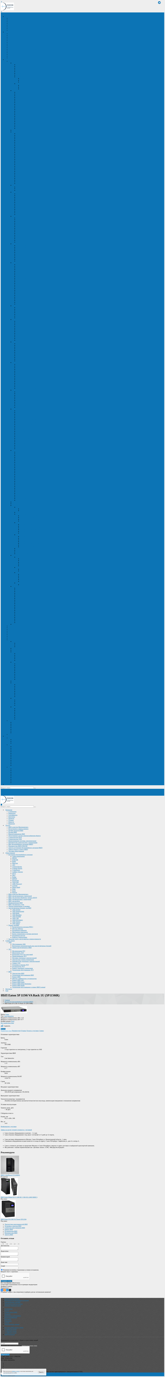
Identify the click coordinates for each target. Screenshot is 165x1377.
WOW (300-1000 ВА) (23, 445)
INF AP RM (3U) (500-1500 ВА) (26, 411)
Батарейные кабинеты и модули (30, 82)
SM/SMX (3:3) (20, 269)
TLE (17, 228)
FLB (17, 672)
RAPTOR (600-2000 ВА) (24, 440)
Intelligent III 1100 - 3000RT (28, 517)
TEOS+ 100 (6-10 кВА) (23, 495)
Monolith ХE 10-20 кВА (27, 540)
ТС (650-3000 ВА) (22, 429)
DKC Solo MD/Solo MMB (24, 354)
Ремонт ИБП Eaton (18, 777)
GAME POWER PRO (23, 92)
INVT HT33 (20, 333)
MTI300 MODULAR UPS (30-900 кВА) (29, 454)
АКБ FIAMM (16, 662)
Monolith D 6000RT (26, 526)
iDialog (18, 180)
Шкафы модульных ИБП (28, 78)
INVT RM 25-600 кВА (23, 326)
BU (17, 300)
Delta (13, 555)
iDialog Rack (20, 182)
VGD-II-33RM (20, 448)
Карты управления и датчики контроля (25, 729)
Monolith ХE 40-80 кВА (27, 541)
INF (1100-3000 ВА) (22, 431)
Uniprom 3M (20, 259)
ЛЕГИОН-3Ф (20, 312)
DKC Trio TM (20, 352)
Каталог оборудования (12, 1299)
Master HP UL (20, 173)
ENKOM (15, 130)
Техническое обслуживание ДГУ (23, 765)
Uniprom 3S (19, 261)
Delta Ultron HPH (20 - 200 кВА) (30, 562)
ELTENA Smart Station (23, 507)
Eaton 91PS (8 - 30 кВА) (23, 603)
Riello (14, 132)
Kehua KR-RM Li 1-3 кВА (24, 369)
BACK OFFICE (21, 128)
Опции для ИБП (21, 83)
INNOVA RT (20, 108)
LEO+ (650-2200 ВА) (23, 500)
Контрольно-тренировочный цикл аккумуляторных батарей (31, 741)
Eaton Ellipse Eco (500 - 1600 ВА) (26, 602)
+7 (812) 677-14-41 (33, 793)
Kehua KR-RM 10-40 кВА (24, 371)
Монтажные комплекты (27, 89)
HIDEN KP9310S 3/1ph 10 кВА (26, 399)
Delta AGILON (21, 583)
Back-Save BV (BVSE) (23, 250)
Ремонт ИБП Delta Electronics (21, 779)
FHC (17, 665)
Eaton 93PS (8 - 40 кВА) (23, 607)
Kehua (14, 362)
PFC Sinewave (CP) (22, 290)
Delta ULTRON (21, 557)
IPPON (14, 90)
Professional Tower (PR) (23, 285)
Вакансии (11, 30)
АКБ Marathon (16, 652)
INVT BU (19, 335)
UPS (17, 691)
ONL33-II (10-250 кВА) (23, 412)
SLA (17, 664)
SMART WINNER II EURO (25, 101)
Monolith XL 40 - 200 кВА (28, 545)
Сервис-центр (9, 736)
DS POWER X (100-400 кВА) (25, 467)
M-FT (18, 660)
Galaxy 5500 (20, 202)
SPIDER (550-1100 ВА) (23, 442)
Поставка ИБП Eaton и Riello (10, 789)
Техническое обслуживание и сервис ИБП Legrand (28, 782)
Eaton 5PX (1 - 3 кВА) (23, 590)
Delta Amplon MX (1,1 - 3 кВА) (30, 574)
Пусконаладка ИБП (11, 1231)
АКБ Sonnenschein (18, 648)
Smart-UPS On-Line (22, 206)
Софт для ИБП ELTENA (24, 552)
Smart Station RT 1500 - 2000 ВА (30, 509)
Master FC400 (20, 176)
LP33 (17, 240)
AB (17, 715)
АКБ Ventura (16, 698)
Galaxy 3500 (20, 201)
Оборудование (9, 59)
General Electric (17, 216)
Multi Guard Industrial (23, 133)
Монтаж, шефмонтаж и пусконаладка (24, 774)
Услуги (7, 32)
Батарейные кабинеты (19, 726)
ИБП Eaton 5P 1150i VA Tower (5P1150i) (13, 1219)
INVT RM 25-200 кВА (23, 328)
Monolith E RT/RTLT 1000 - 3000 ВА (31, 528)
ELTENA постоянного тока (25, 548)
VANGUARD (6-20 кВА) (24, 417)
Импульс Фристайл (22, 187)
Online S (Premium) (22, 278)
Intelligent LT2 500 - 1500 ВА (29, 519)
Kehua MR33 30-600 (22, 368)
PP (17, 643)
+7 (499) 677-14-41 (11, 1333)
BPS (17, 693)
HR (17, 689)
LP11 (17, 235)
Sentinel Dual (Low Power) (24, 159)
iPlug (17, 178)
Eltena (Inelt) (16, 505)
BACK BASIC (20, 126)
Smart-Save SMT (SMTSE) (24, 249)
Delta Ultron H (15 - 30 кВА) (29, 559)
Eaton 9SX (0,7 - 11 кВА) (24, 622)
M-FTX (18, 658)
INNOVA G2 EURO (22, 114)
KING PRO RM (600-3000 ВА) (26, 424)
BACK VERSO (21, 116)
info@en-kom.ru (6, 793)
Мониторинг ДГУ (18, 748)
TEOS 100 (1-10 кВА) (23, 490)
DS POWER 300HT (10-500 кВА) (27, 471)
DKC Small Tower (22, 357)
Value (17, 295)
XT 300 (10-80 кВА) (22, 462)
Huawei (14, 624)
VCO (17, 233)
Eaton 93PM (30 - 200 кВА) (24, 595)
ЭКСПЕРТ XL (21, 307)
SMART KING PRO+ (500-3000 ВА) (28, 423)
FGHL (18, 674)
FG (17, 677)
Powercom (15, 409)
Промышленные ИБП (15, 634)
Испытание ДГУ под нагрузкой (22, 750)
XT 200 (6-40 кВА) (22, 476)
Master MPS (20, 168)
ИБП (10, 767)
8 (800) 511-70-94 (20, 793)
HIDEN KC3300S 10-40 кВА (25, 402)
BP (17, 695)
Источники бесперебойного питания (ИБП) (19, 1002)
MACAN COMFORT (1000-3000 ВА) (28, 419)
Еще (7, 990)
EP (17, 218)
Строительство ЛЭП (15, 46)
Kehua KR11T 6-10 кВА (23, 381)
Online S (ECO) (21, 275)
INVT (14, 319)
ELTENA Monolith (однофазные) (26, 522)
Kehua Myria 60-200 (22, 364)
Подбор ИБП (12, 39)
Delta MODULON (22, 567)
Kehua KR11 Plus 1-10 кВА (24, 385)
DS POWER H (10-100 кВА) (25, 474)
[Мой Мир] (7, 1290)
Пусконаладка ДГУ (18, 762)
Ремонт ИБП (16, 772)
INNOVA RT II (21, 109)
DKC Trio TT (20, 350)
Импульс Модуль (21, 190)
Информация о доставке (9, 1126)
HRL (17, 688)
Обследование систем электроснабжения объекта (24, 42)
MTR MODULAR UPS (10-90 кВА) (27, 457)
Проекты (11, 25)
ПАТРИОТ (19, 309)
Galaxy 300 (19, 213)
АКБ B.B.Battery (17, 683)
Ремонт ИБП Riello (18, 781)
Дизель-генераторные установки (19, 638)
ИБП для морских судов (16, 636)
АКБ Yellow (16, 707)
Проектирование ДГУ (19, 751)
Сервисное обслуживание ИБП (15, 1228)
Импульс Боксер (21, 188)
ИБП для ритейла (14, 633)
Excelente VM (20, 256)
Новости (11, 28)
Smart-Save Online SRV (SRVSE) (26, 247)
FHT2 (18, 667)
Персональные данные (12, 1324)
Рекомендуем (16, 1031)
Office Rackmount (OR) (23, 288)
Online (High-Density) (23, 281)
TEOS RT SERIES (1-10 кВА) (25, 486)
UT (17, 297)
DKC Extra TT (20, 347)
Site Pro (18, 238)
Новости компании (11, 1317)
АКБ (9, 738)
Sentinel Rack (20, 156)
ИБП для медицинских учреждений (20, 627)
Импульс (15, 185)
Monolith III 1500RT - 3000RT (29, 531)
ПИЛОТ (18, 318)
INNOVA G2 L (21, 96)
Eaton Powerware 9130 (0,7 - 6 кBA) (27, 621)
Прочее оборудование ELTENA (26, 550)
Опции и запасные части (13, 1305)
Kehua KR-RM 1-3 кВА (23, 373)
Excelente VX (20, 252)
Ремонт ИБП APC (18, 776)
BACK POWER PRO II (23, 118)
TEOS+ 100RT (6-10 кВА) (24, 491)
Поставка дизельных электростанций (24, 753)
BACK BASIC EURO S (23, 125)
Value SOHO (20, 293)
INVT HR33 (20, 331)
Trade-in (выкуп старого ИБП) (18, 56)
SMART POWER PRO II (24, 104)
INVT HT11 (20, 340)
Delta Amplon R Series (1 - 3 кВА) (30, 579)
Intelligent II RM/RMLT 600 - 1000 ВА (32, 521)
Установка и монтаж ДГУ (20, 760)
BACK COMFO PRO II (23, 121)
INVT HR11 (20, 337)
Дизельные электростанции (14, 1304)
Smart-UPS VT (20, 197)
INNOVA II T (20, 94)
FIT (17, 669)
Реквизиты (11, 20)
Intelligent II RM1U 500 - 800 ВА (30, 516)
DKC (14, 342)
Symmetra (19, 211)
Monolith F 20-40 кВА (27, 536)
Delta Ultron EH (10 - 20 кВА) (29, 564)
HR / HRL (19, 719)
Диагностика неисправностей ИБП (16, 1224)
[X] (10, 1290)
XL (17, 653)
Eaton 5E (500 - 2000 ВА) (24, 614)
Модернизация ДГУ (18, 746)
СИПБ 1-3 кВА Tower (23, 70)
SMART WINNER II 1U (24, 102)
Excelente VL (20, 254)
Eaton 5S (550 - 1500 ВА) (24, 591)
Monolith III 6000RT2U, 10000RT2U (31, 533)
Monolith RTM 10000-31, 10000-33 (31, 543)
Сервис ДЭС (16, 758)
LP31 (17, 242)
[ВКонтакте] (2, 1290)
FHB (17, 671)
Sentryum (19, 151)
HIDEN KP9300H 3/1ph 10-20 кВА (27, 400)
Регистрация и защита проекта (18, 35)
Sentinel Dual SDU (22, 157)
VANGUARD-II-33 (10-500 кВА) (26, 414)
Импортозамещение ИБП (16, 40)
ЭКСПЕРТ (19, 316)
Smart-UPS (19, 209)
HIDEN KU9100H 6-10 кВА (25, 397)
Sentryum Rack (20, 152)
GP (17, 705)
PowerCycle (19, 657)
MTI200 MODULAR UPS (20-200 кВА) (29, 455)
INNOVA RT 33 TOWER (24, 111)
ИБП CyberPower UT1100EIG (10, 1175)
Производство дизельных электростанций (26, 757)
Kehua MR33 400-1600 (23, 366)
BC (17, 696)
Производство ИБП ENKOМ (17, 52)
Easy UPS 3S (20, 194)
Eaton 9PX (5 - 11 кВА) (23, 619)
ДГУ (9, 745)
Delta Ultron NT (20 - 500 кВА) (30, 560)
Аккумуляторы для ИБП (12, 1302)
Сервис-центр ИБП (11, 1312)
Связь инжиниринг (18, 63)
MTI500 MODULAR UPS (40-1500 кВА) (29, 452)
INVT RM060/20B (22, 324)
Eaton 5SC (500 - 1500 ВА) (24, 612)
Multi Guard (19, 135)
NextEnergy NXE (21, 161)
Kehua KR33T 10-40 (22, 376)
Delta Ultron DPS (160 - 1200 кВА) (31, 566)
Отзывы (11, 27)
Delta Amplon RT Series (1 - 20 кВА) (31, 581)
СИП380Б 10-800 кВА (23, 75)
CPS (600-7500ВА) (22, 264)
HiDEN (14, 390)
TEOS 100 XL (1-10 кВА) (24, 488)
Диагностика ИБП (18, 769)
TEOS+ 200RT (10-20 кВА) (25, 481)
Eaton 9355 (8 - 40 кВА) (23, 610)
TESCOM (15, 450)
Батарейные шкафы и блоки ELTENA (28, 553)
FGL (17, 679)
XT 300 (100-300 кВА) (23, 460)
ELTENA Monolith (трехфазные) (26, 535)
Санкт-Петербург (6, 13)
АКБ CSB (15, 681)
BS (17, 302)
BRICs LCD (20, 299)
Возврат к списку (6, 1286)
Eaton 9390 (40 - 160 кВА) (24, 596)
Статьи (7, 1322)
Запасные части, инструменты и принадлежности (24, 734)
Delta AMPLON (21, 572)
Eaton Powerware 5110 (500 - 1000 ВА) (28, 600)
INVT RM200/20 (21, 323)
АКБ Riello (15, 650)
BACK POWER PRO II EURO (26, 120)
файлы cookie (15, 1371)
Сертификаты (12, 21)
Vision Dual (19, 149)
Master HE (19, 175)
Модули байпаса (17, 724)
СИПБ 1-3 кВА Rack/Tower (25, 66)
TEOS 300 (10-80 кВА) (23, 464)
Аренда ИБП (9, 1234)
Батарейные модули (26, 87)
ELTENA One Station (23, 512)
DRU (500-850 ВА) (22, 435)
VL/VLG (19, 710)
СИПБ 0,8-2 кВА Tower (23, 65)
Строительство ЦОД (15, 44)
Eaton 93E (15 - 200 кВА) (24, 605)
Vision (18, 145)
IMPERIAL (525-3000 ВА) (24, 438)
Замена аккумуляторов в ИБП (22, 743)
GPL (17, 703)
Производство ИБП (11, 1233)
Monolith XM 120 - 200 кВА (29, 547)
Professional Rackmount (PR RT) (26, 283)
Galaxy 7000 (20, 204)
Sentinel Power (20, 140)
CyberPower (16, 263)
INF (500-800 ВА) (21, 433)
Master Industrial (21, 170)
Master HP (19, 171)
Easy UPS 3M (20, 195)
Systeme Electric (17, 244)
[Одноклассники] (4, 1290)
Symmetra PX (20, 199)
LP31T (18, 221)
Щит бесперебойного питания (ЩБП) (20, 51)
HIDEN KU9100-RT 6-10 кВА (25, 395)
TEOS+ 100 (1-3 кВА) (23, 497)
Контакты (8, 784)
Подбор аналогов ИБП (15, 37)
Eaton (14, 586)
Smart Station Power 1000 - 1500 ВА (31, 510)
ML (17, 226)
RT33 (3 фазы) (20, 273)
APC (13, 192)
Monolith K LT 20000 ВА (28, 524)
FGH (17, 676)
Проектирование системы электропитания (22, 47)
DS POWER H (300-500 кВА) (25, 473)
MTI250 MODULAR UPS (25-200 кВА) (29, 459)
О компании (12, 18)
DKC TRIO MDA (21, 345)
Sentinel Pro (19, 183)
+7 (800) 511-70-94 (10, 1329)
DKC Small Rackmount (23, 355)
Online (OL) (20, 280)
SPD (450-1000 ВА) (22, 443)
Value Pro (19, 292)
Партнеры (11, 23)
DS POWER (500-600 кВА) (25, 466)
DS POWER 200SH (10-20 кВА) (26, 479)
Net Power (19, 163)
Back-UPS (19, 214)
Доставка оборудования (16, 58)
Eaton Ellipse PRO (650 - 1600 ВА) (27, 598)
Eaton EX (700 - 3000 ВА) (24, 588)
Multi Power (20, 166)
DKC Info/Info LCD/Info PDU (25, 361)
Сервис (41, 1031)
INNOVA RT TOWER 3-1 (24, 97)
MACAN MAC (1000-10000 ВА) (26, 428)
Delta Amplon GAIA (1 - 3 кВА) (30, 576)
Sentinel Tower (20, 154)
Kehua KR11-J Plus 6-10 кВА (25, 383)
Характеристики (6, 1031)
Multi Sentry (20, 164)
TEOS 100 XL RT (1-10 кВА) (25, 485)
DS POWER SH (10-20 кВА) (25, 469)
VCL (17, 219)
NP (17, 223)
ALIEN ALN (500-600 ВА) (24, 436)
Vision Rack (19, 147)
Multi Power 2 (20, 144)
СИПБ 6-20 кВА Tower (23, 71)
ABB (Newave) (17, 502)
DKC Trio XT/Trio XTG (23, 349)
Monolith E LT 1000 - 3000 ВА (29, 529)
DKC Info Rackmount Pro (24, 359)
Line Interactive (9, 1016)
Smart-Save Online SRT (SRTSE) (26, 245)
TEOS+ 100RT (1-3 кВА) (24, 493)
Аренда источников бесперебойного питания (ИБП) (25, 54)
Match (18, 225)
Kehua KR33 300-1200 (23, 378)
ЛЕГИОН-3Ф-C (21, 311)
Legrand (14, 504)
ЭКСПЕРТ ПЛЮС (22, 314)
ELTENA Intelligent (22, 514)
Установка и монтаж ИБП (13, 1226)
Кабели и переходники (19, 733)
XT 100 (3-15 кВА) (22, 483)
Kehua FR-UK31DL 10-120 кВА (26, 388)
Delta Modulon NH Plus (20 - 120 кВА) (32, 569)
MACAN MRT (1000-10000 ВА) (26, 426)
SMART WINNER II (22, 99)
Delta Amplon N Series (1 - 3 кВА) (30, 578)
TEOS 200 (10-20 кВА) (23, 478)
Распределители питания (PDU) (22, 722)
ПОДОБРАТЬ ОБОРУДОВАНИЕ (11, 1294)
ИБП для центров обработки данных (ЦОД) (22, 629)
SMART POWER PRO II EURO (26, 106)
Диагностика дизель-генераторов (23, 755)
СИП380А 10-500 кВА (23, 73)
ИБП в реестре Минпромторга (18, 34)
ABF (17, 714)
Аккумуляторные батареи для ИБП (19, 640)
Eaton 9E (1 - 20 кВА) (23, 617)
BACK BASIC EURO (23, 123)
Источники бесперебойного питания (20, 61)
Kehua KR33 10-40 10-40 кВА (25, 380)
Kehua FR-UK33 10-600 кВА (25, 386)
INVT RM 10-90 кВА (23, 330)
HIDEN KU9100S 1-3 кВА (24, 393)
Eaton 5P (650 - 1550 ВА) (24, 615)
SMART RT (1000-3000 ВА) (25, 421)
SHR (17, 686)
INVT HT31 (20, 338)
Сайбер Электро (17, 306)
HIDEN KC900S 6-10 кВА (24, 407)
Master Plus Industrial (22, 137)
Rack (12, 1021)
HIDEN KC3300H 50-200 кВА (26, 404)
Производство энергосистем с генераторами (22, 49)
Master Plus (19, 139)
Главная (7, 1000)
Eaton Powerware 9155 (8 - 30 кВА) (27, 609)
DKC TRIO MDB (21, 343)
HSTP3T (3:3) (20, 268)
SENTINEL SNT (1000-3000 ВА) (26, 416)
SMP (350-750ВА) (22, 266)
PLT (17, 287)
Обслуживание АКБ (18, 739)
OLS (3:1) (19, 271)
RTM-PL (19, 708)
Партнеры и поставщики (13, 1316)
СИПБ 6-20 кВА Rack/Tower (25, 68)
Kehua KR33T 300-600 (23, 374)
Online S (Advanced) (22, 276)
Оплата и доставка (33, 1031)
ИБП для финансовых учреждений (19, 631)
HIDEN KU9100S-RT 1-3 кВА (26, 392)
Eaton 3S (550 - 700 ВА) (23, 593)
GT (17, 237)
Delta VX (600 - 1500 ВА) (28, 584)
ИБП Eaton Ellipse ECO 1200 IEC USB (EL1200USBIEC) (19, 1197)
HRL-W (18, 717)
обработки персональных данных (29, 1345)
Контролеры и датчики (27, 85)
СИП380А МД (21, 77)
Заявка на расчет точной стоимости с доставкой (16, 1130)
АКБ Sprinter (16, 641)
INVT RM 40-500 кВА (23, 321)
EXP (17, 304)
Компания (8, 16)
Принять (41, 1372)
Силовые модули (25, 80)
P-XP (17, 646)
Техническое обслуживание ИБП (23, 770)
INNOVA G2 (20, 113)
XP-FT (18, 645)
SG (17, 230)
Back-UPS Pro (20, 207)
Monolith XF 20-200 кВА (28, 538)
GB (17, 712)
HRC (17, 684)
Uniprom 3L (20, 257)
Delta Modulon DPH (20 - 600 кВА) (31, 571)
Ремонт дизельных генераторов (22, 763)
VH (17, 232)
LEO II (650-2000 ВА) (23, 498)
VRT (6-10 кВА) (21, 447)
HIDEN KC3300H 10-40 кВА (25, 405)
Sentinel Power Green (22, 142)
